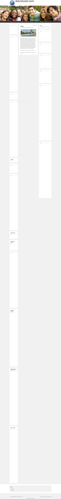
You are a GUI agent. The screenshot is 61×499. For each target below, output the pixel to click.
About (14, 21)
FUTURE (22, 21)
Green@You (36, 21)
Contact (45, 21)
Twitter (44, 495)
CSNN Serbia (26, 21)
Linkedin (47, 495)
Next (36, 25)
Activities (18, 21)
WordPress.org (12, 490)
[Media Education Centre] (30, 13)
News (26, 52)
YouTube (49, 495)
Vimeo (51, 495)
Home (11, 21)
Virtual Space (41, 21)
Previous (33, 25)
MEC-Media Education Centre (30, 27)
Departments (31, 21)
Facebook (43, 495)
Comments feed (12, 489)
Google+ (46, 495)
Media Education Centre (24, 1)
